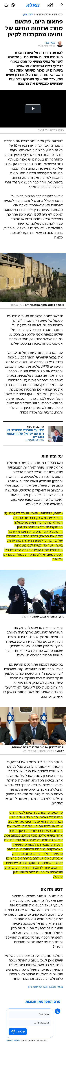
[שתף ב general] (6, 5)
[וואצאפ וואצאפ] (13, 5)
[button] (50, 5)
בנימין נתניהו (56, 987)
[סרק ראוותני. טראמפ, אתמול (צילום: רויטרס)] (33, 595)
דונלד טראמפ (40, 987)
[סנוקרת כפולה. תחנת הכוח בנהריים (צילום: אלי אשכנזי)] (33, 281)
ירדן (30, 987)
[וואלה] (33, 5)
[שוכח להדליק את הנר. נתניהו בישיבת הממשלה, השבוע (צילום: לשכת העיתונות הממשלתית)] (33, 731)
